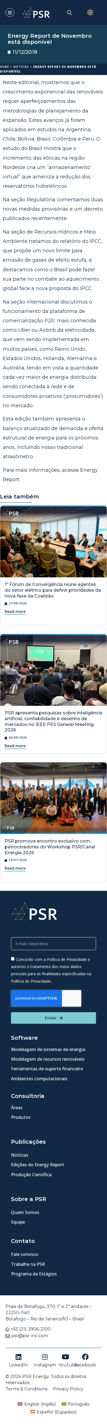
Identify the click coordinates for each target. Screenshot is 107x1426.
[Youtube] (65, 1356)
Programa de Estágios (34, 1274)
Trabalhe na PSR (28, 1264)
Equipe (18, 1222)
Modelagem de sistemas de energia (48, 1049)
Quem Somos (25, 1212)
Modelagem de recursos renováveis (48, 1059)
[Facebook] (85, 1356)
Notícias (21, 67)
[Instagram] (45, 1356)
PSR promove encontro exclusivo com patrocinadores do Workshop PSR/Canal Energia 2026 (50, 846)
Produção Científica (31, 1175)
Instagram (45, 1365)
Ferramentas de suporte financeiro (47, 1069)
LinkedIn (18, 1365)
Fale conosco (24, 1254)
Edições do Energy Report (37, 1165)
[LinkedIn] (18, 1356)
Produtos (20, 1117)
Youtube (68, 1365)
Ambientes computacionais (39, 1079)
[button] (90, 12)
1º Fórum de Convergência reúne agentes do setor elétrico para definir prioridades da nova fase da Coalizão (53, 590)
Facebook (85, 1365)
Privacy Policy (68, 1389)
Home (4, 67)
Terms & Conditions (26, 1389)
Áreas (16, 1108)
